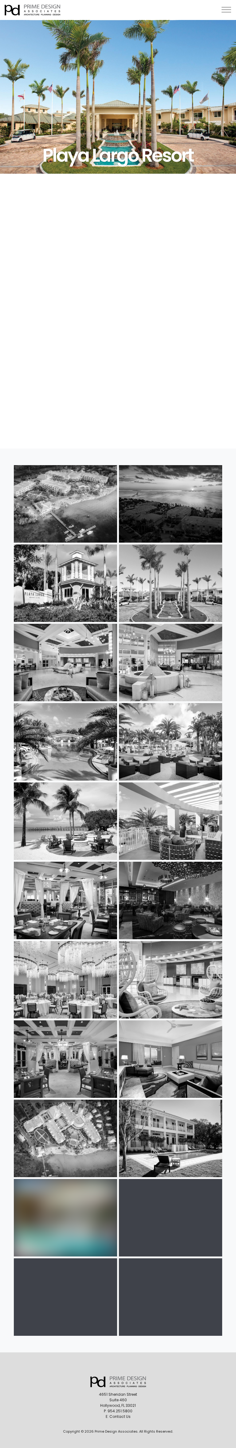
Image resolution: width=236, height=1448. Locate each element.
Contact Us (120, 1416)
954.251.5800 (120, 1411)
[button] (226, 10)
